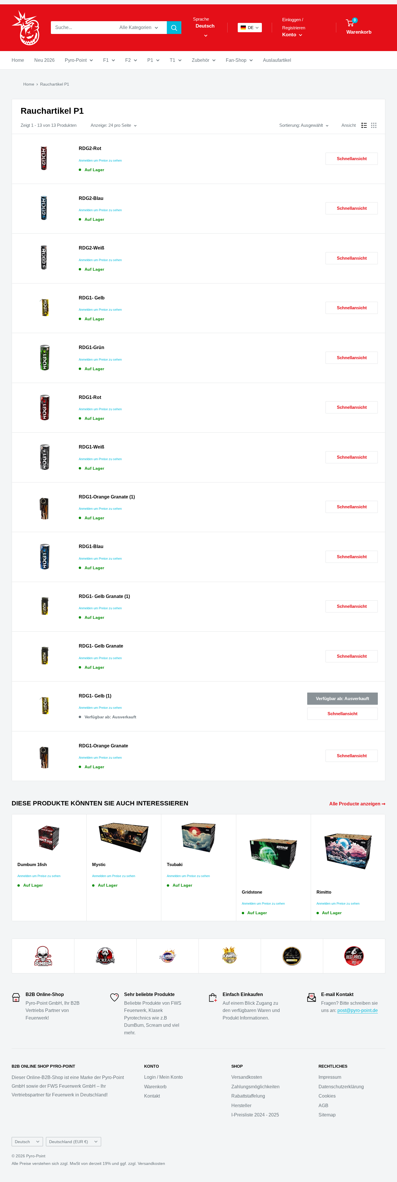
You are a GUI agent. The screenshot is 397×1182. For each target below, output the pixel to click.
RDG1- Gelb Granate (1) (104, 596)
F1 (106, 60)
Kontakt (152, 1096)
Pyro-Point (76, 60)
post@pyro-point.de (357, 1010)
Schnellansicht (352, 158)
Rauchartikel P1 (54, 84)
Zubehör (200, 60)
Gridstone (252, 892)
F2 (128, 60)
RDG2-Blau (91, 198)
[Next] (385, 868)
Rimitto (323, 892)
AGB (323, 1105)
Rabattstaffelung (248, 1096)
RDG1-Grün (91, 347)
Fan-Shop (236, 60)
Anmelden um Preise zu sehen (100, 160)
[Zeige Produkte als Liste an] (364, 125)
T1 (172, 60)
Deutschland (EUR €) (68, 1142)
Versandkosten (246, 1077)
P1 (150, 60)
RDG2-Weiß (91, 247)
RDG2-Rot (90, 148)
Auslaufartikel (277, 60)
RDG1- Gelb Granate (101, 646)
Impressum (330, 1077)
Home (18, 60)
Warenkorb (155, 1086)
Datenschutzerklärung (341, 1086)
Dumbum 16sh (32, 864)
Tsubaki (175, 864)
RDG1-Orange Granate (103, 745)
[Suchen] (174, 27)
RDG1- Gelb (92, 297)
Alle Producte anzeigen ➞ (358, 803)
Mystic (98, 864)
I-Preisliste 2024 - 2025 (255, 1114)
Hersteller (241, 1105)
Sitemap (327, 1114)
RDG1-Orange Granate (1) (107, 496)
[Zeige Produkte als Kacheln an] (373, 125)
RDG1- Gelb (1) (95, 695)
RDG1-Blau (91, 546)
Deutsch (22, 1142)
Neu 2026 (44, 60)
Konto (290, 34)
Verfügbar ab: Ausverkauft (342, 698)
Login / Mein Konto (163, 1077)
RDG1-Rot (90, 397)
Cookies (327, 1096)
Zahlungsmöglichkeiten (255, 1086)
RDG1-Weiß (91, 446)
